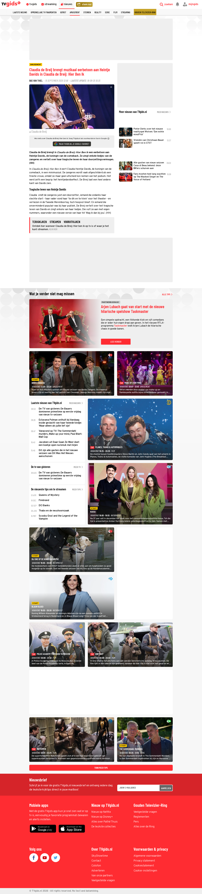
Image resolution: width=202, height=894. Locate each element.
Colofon (96, 865)
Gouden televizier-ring (145, 12)
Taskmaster (120, 325)
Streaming (125, 12)
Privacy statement (144, 861)
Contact (96, 861)
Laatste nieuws (20, 12)
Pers (136, 822)
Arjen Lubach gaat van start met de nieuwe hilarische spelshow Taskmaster (132, 309)
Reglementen (141, 817)
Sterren (87, 12)
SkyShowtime (99, 856)
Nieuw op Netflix (101, 812)
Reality (97, 12)
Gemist (63, 12)
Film (115, 12)
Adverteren (98, 870)
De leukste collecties (103, 826)
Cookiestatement (144, 865)
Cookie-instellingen (145, 870)
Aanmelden (166, 788)
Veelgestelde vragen (145, 812)
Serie (107, 12)
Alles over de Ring (144, 826)
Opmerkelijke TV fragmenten (43, 12)
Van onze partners (102, 875)
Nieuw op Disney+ (102, 817)
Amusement (75, 12)
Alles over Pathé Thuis (104, 822)
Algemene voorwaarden (147, 856)
